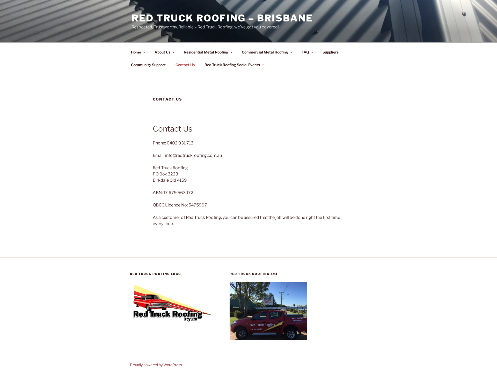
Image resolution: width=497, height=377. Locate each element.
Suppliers (331, 52)
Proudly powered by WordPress (156, 365)
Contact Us (185, 65)
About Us (162, 52)
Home (136, 52)
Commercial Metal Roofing (265, 52)
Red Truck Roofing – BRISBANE (222, 18)
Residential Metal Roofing (206, 52)
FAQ (305, 52)
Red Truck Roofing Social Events (232, 65)
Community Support (148, 65)
